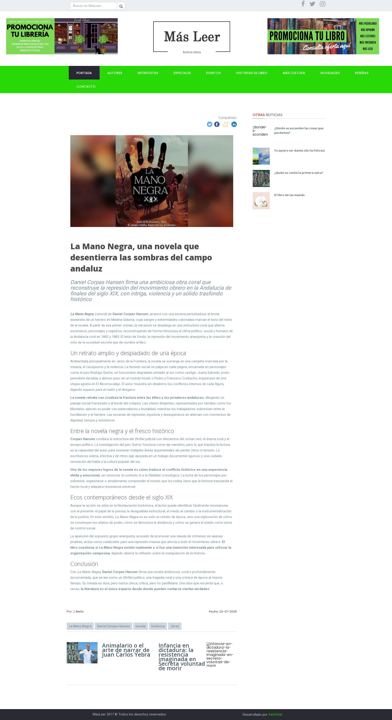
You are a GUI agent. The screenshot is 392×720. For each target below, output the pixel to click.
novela (141, 626)
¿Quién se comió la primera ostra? (298, 173)
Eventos (213, 73)
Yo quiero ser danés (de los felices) (299, 150)
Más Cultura (294, 73)
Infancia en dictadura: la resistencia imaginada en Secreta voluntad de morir (182, 656)
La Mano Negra (80, 626)
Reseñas (361, 73)
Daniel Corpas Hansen (113, 626)
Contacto (86, 86)
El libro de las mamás (289, 195)
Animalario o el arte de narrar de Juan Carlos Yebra (126, 649)
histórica (158, 626)
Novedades (330, 73)
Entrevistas (147, 73)
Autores (114, 73)
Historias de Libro (251, 73)
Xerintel (275, 714)
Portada (84, 73)
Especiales (182, 73)
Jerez (174, 626)
